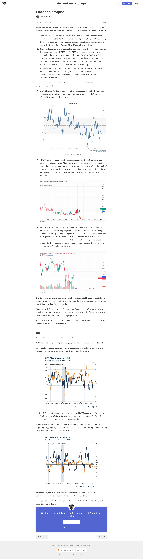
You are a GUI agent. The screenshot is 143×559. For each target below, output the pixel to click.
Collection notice (85, 545)
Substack (62, 555)
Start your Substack (66, 550)
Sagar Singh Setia (46, 16)
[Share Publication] (119, 3)
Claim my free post (71, 522)
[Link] (33, 333)
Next (101, 537)
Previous (43, 537)
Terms (77, 545)
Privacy (72, 545)
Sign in (136, 3)
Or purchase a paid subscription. (71, 527)
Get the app (81, 550)
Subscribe (127, 3)
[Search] (115, 3)
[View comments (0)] (45, 22)
